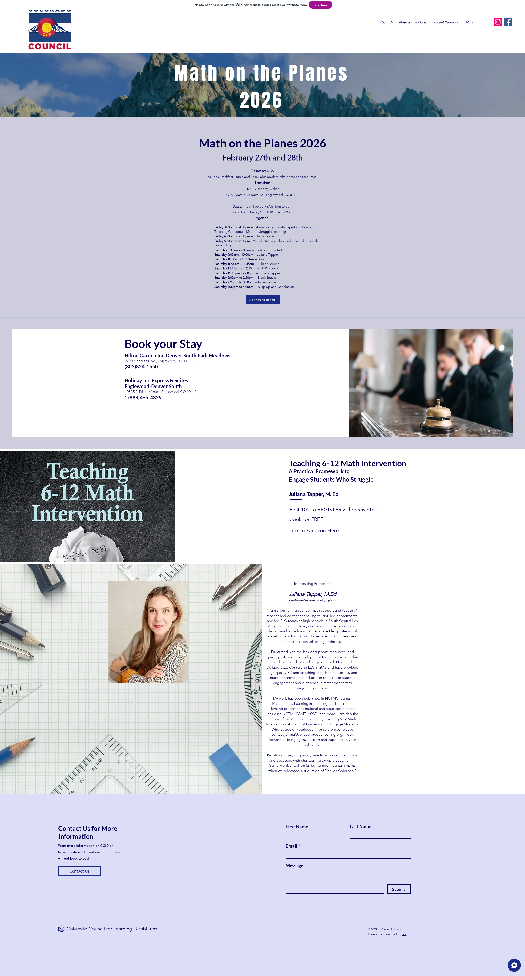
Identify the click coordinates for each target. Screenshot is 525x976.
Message (295, 865)
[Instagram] (498, 22)
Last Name (361, 826)
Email (291, 846)
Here (333, 530)
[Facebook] (508, 22)
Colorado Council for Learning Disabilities (113, 929)
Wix (404, 934)
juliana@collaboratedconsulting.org (313, 734)
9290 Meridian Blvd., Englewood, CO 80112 (158, 361)
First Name (297, 826)
